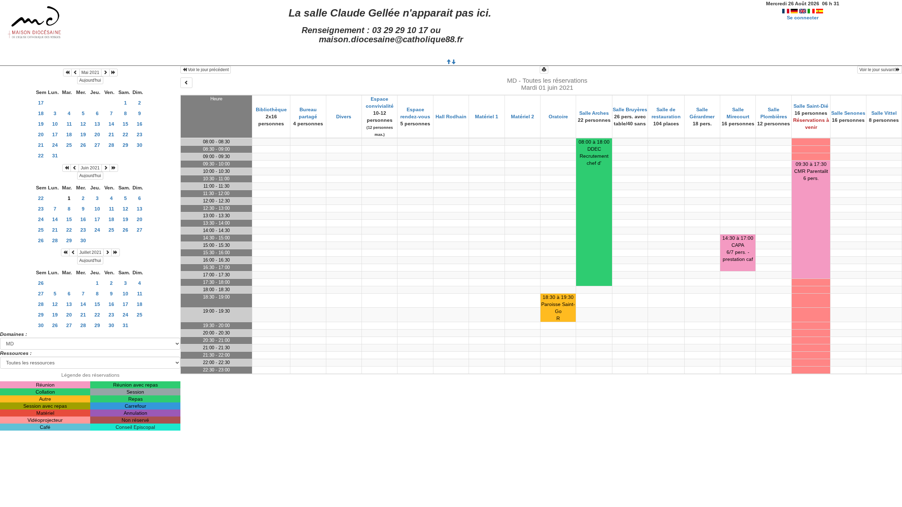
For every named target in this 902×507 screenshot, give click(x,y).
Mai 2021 (90, 72)
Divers (343, 116)
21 (111, 134)
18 (41, 113)
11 (69, 124)
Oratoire (558, 116)
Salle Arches (594, 113)
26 (83, 145)
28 (111, 145)
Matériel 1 (486, 116)
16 (139, 124)
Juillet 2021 (90, 252)
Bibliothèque (271, 109)
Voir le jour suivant (877, 69)
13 (97, 124)
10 (55, 124)
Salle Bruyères (630, 109)
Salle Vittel (884, 113)
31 (55, 155)
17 (41, 103)
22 (125, 134)
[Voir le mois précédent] (75, 72)
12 (83, 124)
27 (97, 145)
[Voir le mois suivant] (105, 72)
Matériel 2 (522, 116)
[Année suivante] (113, 72)
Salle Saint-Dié (810, 106)
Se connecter (802, 17)
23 (139, 134)
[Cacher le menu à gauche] (186, 82)
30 (139, 145)
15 (125, 124)
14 (111, 124)
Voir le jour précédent (208, 69)
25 (69, 145)
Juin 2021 (90, 167)
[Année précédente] (67, 72)
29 (125, 145)
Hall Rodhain (451, 116)
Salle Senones (848, 113)
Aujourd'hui (90, 80)
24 (55, 145)
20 (41, 134)
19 (41, 124)
